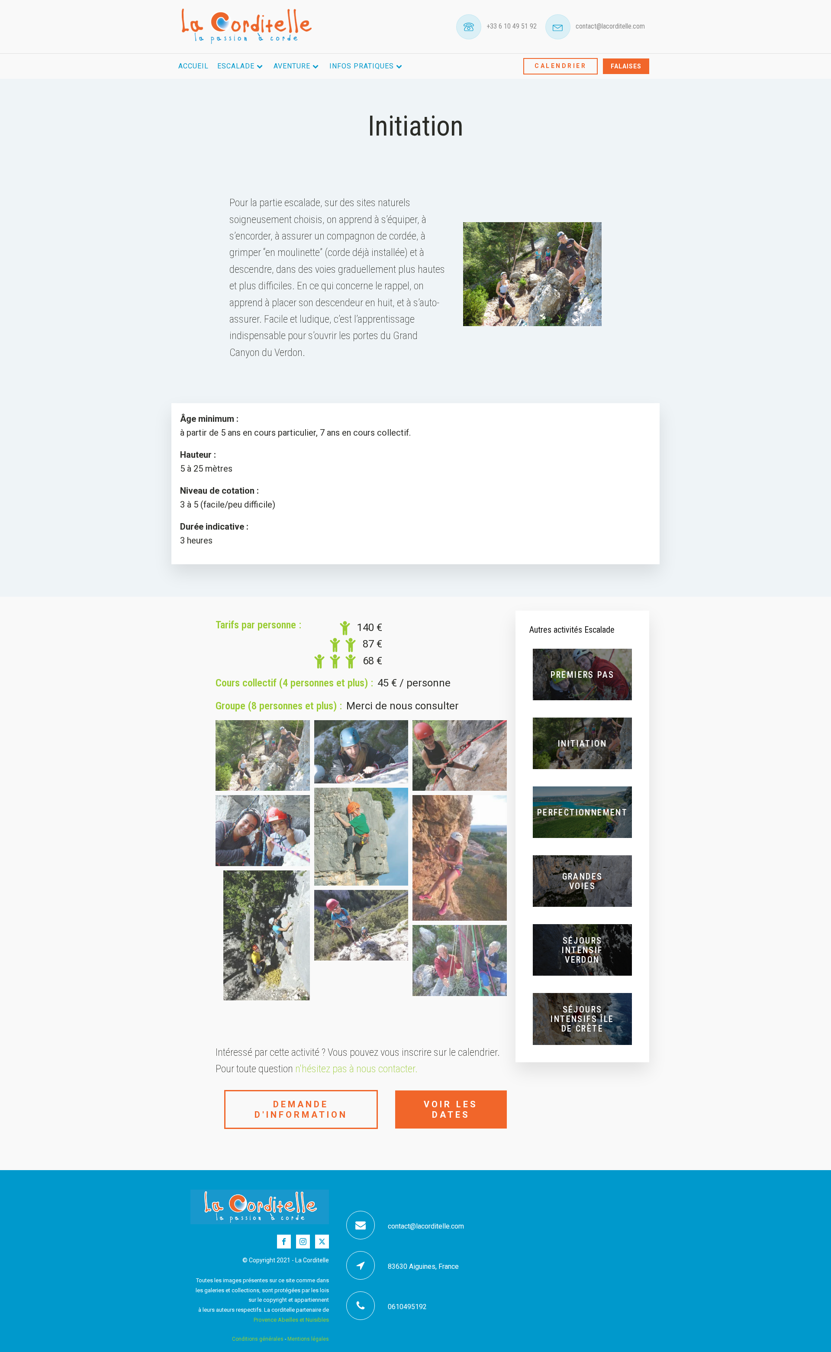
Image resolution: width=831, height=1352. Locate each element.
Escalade (235, 66)
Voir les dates (451, 1109)
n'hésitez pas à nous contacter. (356, 1069)
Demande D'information (301, 1109)
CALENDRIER (560, 65)
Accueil (193, 66)
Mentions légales (308, 1339)
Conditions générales (257, 1339)
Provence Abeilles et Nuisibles (291, 1319)
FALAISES (626, 66)
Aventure (292, 66)
